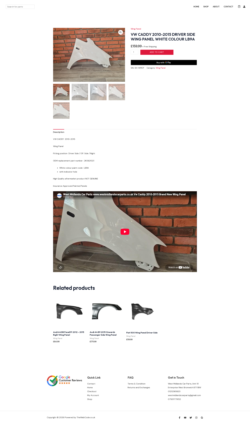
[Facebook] (179, 417)
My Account (93, 395)
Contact (228, 6)
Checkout (91, 391)
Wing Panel (136, 28)
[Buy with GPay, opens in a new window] (164, 62)
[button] (187, 6)
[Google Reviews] (202, 417)
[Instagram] (196, 417)
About (216, 6)
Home (196, 6)
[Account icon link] (244, 6)
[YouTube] (185, 417)
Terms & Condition (136, 383)
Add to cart (157, 52)
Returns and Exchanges (139, 387)
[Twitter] (191, 417)
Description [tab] (58, 132)
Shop (206, 6)
